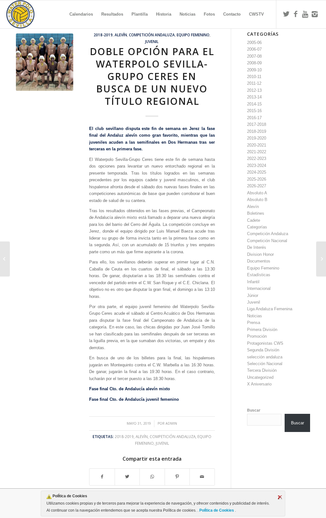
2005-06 (254, 42)
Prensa (253, 322)
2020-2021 (256, 145)
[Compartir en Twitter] (127, 477)
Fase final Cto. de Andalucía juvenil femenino (134, 399)
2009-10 (254, 70)
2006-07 (254, 49)
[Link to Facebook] (296, 14)
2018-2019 (103, 34)
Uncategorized (260, 377)
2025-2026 (256, 179)
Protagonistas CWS (265, 343)
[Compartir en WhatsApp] (152, 477)
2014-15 (254, 104)
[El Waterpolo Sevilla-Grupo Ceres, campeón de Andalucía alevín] (321, 259)
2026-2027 (256, 185)
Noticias (254, 315)
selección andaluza (264, 357)
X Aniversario (259, 384)
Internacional (259, 288)
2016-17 (254, 117)
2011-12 (254, 83)
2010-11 (254, 76)
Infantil (253, 281)
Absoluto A (257, 193)
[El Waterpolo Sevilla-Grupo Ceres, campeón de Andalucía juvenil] (5, 259)
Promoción (257, 336)
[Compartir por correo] (202, 477)
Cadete (253, 220)
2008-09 (254, 63)
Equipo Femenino (193, 34)
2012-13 (254, 90)
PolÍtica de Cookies (216, 510)
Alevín (121, 34)
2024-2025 (256, 172)
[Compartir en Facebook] (102, 477)
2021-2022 (256, 151)
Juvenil (152, 41)
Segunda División (263, 350)
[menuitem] (81, 14)
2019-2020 (256, 138)
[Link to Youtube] (305, 14)
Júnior (252, 295)
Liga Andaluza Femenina (269, 308)
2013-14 (254, 97)
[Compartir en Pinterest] (177, 477)
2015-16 (254, 110)
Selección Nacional (264, 363)
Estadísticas (258, 274)
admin (171, 423)
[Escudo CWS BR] (20, 14)
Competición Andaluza (152, 34)
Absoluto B (257, 199)
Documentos (258, 261)
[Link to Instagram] (315, 14)
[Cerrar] (279, 497)
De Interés (256, 247)
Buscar (253, 410)
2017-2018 (256, 124)
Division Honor (260, 254)
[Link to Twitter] (286, 14)
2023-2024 (256, 165)
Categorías (257, 227)
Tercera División (262, 370)
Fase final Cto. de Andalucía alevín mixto (129, 388)
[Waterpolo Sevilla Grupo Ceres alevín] (44, 62)
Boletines (255, 213)
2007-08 (254, 56)
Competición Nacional (267, 240)
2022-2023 (256, 158)
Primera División (262, 329)
